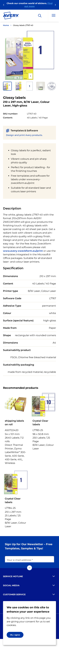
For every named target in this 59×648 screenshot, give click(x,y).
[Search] (39, 15)
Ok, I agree (15, 635)
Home (6, 25)
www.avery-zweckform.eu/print (23, 250)
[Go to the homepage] (11, 16)
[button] (7, 86)
